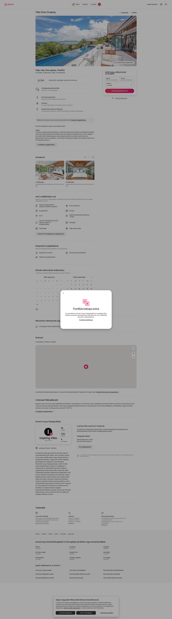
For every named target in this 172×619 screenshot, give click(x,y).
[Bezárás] (63, 293)
